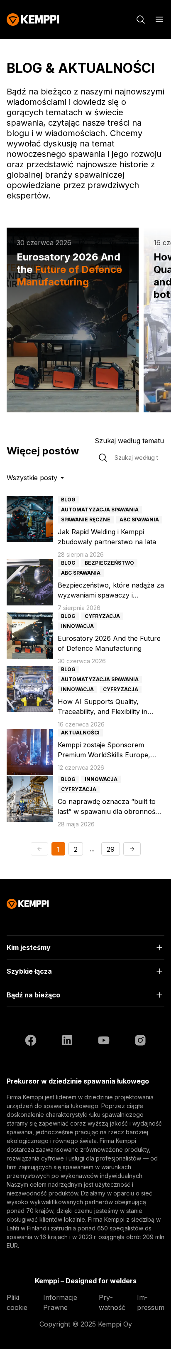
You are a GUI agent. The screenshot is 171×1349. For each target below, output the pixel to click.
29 (111, 849)
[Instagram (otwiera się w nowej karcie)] (140, 1041)
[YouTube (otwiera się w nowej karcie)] (103, 1041)
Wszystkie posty (32, 478)
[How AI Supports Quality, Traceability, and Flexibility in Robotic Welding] (30, 689)
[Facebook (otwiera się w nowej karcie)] (30, 1041)
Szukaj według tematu (129, 440)
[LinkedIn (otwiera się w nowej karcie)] (67, 1041)
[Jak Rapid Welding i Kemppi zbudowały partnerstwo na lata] (30, 519)
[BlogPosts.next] (132, 849)
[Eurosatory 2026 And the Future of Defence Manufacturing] (30, 636)
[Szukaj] (141, 20)
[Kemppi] (33, 19)
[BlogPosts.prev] (39, 849)
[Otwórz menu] (159, 19)
